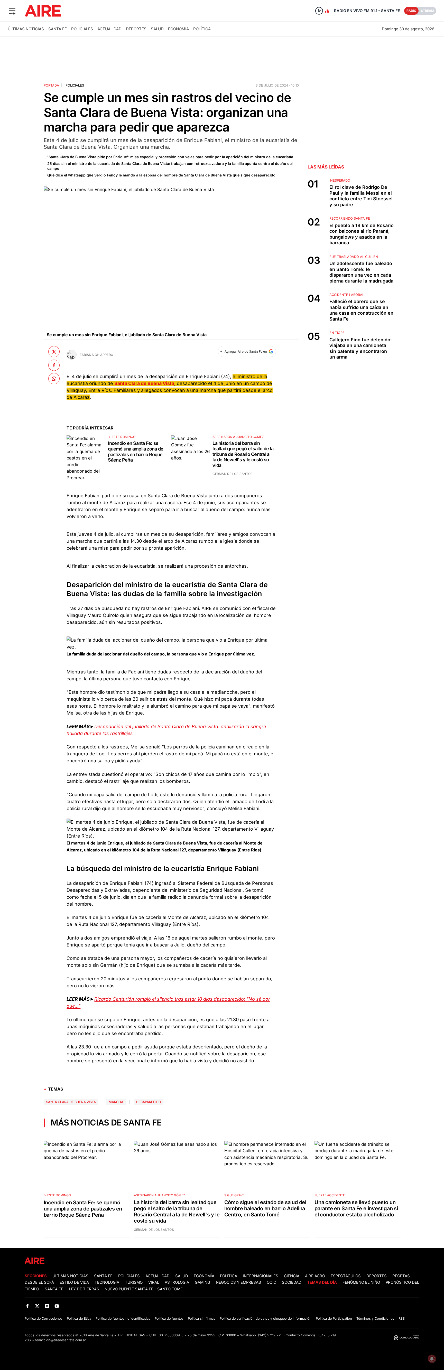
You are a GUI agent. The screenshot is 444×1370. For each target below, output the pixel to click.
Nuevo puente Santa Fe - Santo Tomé (144, 1289)
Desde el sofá (39, 1282)
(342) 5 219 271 (270, 1335)
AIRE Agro (315, 1276)
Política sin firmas (201, 1318)
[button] (12, 10)
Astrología (177, 1282)
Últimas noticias (26, 28)
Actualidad (109, 28)
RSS (402, 1318)
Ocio (271, 1282)
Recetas (401, 1276)
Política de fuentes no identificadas (123, 1318)
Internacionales (260, 1276)
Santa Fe (57, 28)
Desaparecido (148, 1102)
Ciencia (291, 1276)
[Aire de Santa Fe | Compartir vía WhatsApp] (54, 378)
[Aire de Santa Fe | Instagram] (47, 1306)
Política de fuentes (169, 1318)
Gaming (202, 1282)
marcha (116, 1102)
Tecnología (107, 1282)
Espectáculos (346, 1276)
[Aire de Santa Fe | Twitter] (37, 1306)
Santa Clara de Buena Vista (71, 1102)
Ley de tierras (84, 1289)
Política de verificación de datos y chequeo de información (265, 1318)
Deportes (136, 28)
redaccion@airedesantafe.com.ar (60, 1340)
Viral (153, 1282)
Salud (157, 28)
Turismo (134, 1282)
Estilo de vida (74, 1282)
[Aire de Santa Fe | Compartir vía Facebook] (54, 365)
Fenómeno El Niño (361, 1282)
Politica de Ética (79, 1318)
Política (202, 28)
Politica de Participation (334, 1318)
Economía (178, 28)
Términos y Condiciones (375, 1318)
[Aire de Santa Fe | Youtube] (57, 1306)
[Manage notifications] (432, 1359)
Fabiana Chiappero (96, 355)
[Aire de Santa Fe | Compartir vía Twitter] (54, 351)
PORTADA (51, 85)
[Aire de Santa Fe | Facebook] (27, 1306)
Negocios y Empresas (238, 1282)
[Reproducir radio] (319, 11)
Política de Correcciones (43, 1318)
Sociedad (291, 1282)
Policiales (82, 28)
